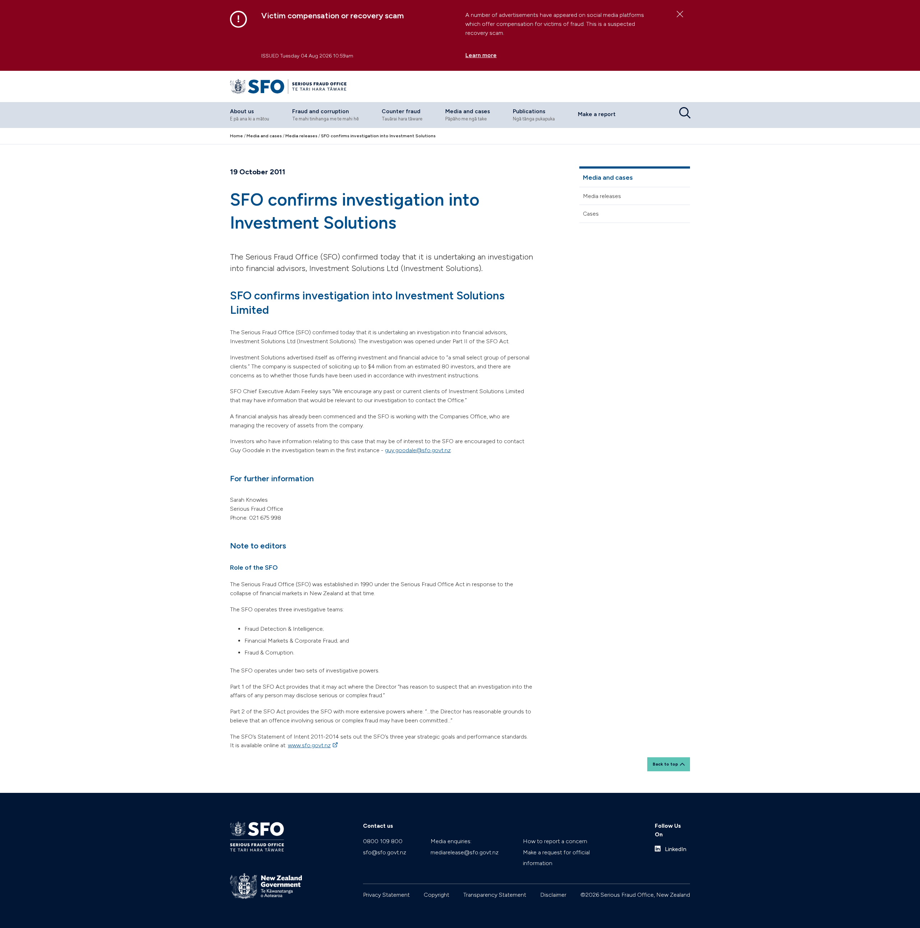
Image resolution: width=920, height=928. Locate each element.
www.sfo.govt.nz (313, 745)
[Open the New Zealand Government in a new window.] (266, 886)
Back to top (665, 764)
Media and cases (608, 178)
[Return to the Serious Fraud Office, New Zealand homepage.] (288, 86)
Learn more (481, 55)
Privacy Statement (386, 894)
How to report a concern (555, 841)
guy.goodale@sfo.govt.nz (418, 450)
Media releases (602, 196)
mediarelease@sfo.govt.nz (464, 852)
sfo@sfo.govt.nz (384, 852)
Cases (591, 213)
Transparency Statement (494, 894)
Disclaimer (553, 894)
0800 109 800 (382, 841)
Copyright (436, 894)
